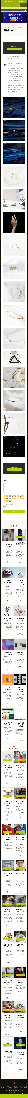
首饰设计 (22, 27)
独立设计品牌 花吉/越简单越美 (7, 982)
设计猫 (9, 56)
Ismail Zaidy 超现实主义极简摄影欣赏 (8, 654)
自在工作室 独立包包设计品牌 (20, 544)
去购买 (14, 48)
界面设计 (7, 600)
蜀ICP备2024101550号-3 (14, 1092)
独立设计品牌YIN (10, 30)
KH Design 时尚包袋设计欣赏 (20, 839)
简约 (19, 27)
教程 (13, 5)
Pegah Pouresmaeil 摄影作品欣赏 (20, 689)
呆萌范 (20, 562)
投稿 (23, 5)
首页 (6, 1)
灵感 (19, 1)
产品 (22, 1)
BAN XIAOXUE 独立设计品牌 (20, 1052)
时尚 (6, 27)
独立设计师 (15, 27)
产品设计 (20, 633)
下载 (10, 5)
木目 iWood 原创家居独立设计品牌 (7, 803)
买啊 (16, 5)
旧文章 (14, 1096)
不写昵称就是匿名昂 (8, 504)
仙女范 (7, 962)
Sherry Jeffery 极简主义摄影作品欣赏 (20, 724)
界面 (4, 5)
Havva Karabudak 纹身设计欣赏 (8, 544)
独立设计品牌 (9, 27)
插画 (9, 1)
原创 (7, 5)
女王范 (5, 26)
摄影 (12, 1)
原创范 (7, 783)
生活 (15, 1)
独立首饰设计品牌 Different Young (8, 767)
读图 (20, 5)
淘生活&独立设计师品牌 (12, 26)
